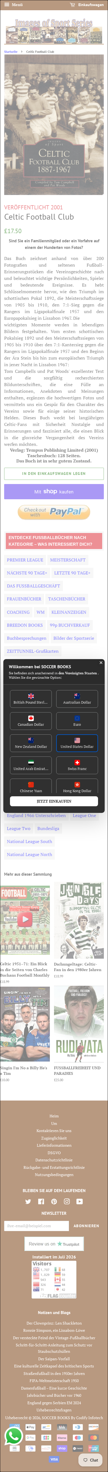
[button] (31, 699)
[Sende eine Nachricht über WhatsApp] (14, 1436)
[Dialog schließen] (101, 662)
